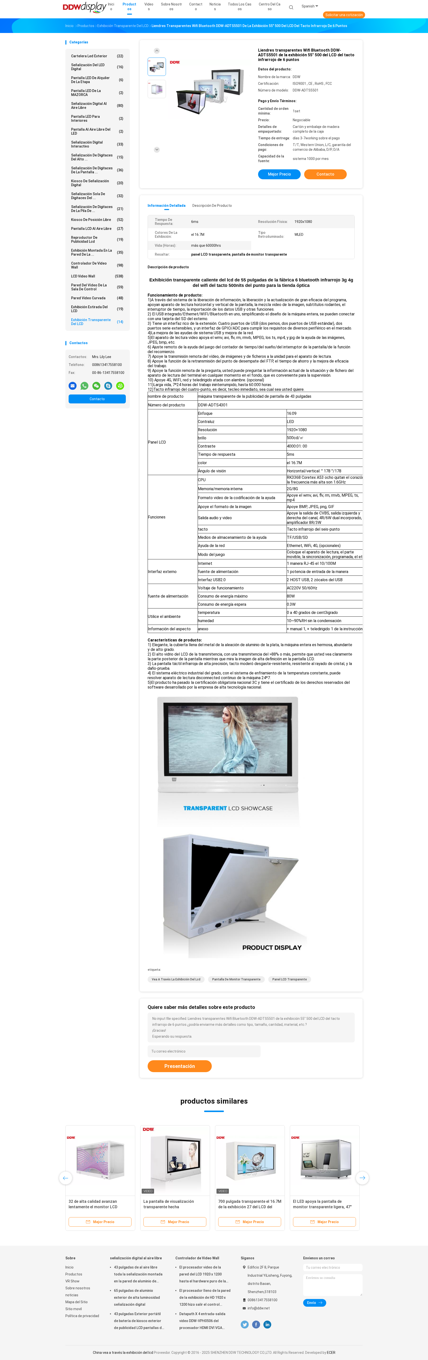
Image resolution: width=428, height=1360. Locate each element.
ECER (331, 1353)
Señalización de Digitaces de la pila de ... (97, 209)
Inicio (69, 1267)
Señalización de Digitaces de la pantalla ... (97, 170)
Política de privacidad (82, 1316)
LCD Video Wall (97, 276)
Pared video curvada (97, 298)
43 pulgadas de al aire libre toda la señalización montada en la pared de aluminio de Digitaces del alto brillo (138, 1275)
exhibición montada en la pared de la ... (97, 252)
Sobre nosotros (77, 1288)
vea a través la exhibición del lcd (176, 979)
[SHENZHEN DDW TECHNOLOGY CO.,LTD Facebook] (256, 1324)
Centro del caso (269, 6)
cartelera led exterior (97, 56)
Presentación (179, 1066)
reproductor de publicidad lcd (97, 239)
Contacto (97, 399)
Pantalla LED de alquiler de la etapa (97, 80)
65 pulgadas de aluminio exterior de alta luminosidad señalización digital (137, 1297)
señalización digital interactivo (97, 144)
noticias (71, 1295)
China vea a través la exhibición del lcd (123, 1353)
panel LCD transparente (289, 979)
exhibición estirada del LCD (97, 309)
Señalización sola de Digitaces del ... (97, 196)
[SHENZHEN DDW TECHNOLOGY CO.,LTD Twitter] (245, 1324)
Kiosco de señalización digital (97, 183)
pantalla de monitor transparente (236, 979)
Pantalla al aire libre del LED (97, 131)
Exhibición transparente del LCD (97, 322)
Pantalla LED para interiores (97, 118)
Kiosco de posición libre (97, 220)
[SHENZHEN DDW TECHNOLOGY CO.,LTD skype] (108, 386)
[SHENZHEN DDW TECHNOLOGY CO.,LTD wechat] (96, 386)
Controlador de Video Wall (97, 265)
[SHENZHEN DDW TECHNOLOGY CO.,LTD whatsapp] (84, 386)
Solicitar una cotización (344, 15)
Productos (73, 1274)
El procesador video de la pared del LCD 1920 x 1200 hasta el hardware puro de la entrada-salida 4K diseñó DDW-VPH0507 (204, 1275)
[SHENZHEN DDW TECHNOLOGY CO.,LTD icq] (120, 386)
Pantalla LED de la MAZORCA (97, 93)
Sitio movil (73, 1309)
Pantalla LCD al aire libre (97, 229)
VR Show (72, 1281)
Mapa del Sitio (76, 1302)
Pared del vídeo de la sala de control (97, 287)
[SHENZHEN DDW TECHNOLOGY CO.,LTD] (85, 7)
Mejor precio (279, 174)
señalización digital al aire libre (97, 106)
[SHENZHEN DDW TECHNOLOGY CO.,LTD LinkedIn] (267, 1324)
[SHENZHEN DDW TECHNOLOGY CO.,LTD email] (73, 386)
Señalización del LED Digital (97, 67)
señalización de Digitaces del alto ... (97, 157)
